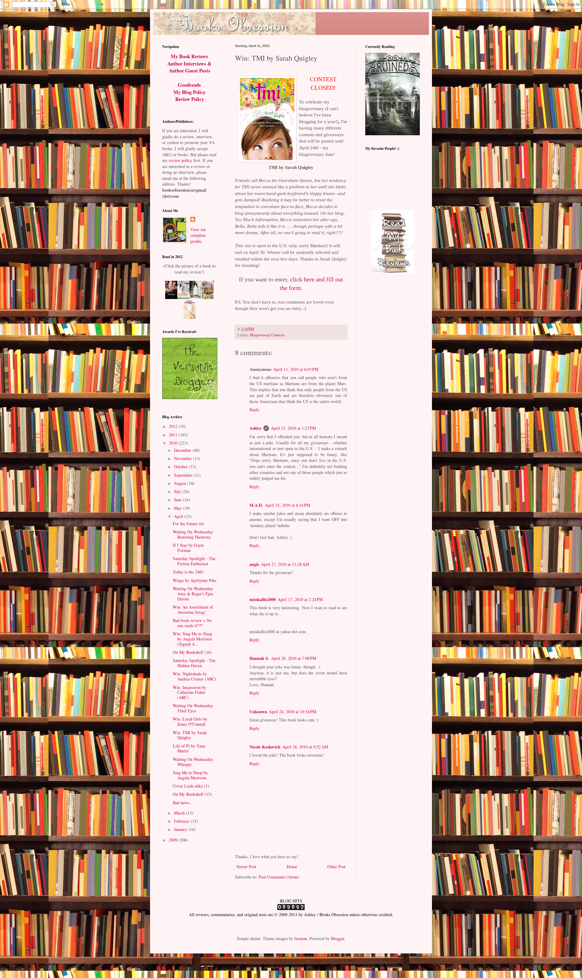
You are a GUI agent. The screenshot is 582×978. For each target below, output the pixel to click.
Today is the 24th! (188, 572)
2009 (174, 840)
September (183, 475)
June (178, 499)
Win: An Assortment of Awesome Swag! (193, 609)
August (180, 483)
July (178, 491)
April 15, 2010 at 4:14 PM (287, 505)
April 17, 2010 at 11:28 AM (285, 564)
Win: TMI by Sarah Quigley (190, 735)
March (180, 813)
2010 (174, 443)
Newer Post (246, 866)
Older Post (336, 866)
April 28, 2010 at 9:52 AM (305, 747)
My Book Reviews (189, 56)
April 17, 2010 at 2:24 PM (300, 599)
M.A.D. (256, 505)
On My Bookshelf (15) (192, 794)
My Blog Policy (189, 92)
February (182, 821)
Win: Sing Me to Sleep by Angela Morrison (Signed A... (192, 639)
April (179, 516)
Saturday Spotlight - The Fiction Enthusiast (194, 561)
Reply (254, 409)
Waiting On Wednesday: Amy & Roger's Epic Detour (193, 594)
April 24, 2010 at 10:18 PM (292, 711)
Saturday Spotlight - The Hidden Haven (194, 662)
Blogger (337, 938)
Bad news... (183, 802)
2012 (174, 426)
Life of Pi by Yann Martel (189, 748)
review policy (180, 160)
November (183, 458)
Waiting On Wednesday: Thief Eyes (193, 708)
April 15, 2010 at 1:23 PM (293, 428)
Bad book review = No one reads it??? (192, 622)
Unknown (258, 711)
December (183, 450)
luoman (300, 938)
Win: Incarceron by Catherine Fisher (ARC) (189, 692)
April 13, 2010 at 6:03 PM (295, 369)
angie (254, 564)
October (181, 466)
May (178, 508)
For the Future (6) (188, 523)
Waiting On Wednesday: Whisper (193, 761)
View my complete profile (198, 235)
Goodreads (189, 85)
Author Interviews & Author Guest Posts (189, 67)
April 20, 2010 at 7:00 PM (293, 658)
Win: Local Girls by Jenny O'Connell (190, 721)
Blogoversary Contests (267, 335)
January (181, 829)
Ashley (255, 428)
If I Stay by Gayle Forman (188, 547)
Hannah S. (259, 658)
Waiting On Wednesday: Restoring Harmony (193, 534)
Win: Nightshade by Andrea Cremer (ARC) (194, 676)
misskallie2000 (262, 599)
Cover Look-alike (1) (191, 786)
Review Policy (189, 99)
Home (292, 866)
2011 (174, 435)
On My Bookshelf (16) (192, 652)
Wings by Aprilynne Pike (194, 580)
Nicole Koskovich (264, 747)
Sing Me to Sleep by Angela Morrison (190, 775)
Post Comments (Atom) (279, 877)
